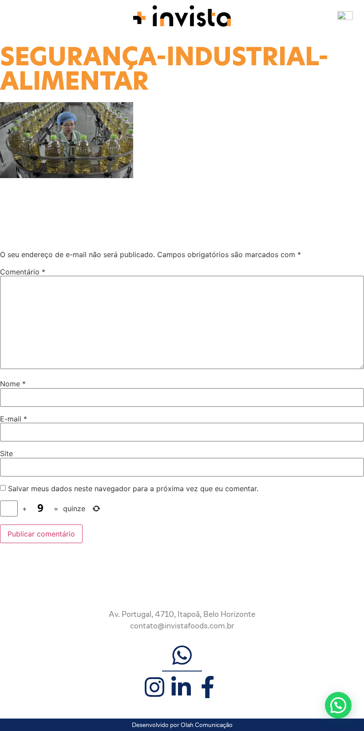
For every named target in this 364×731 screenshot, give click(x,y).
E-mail (13, 418)
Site (6, 453)
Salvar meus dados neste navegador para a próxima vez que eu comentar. (133, 488)
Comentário (22, 271)
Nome (13, 383)
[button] (338, 705)
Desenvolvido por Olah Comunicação (182, 725)
